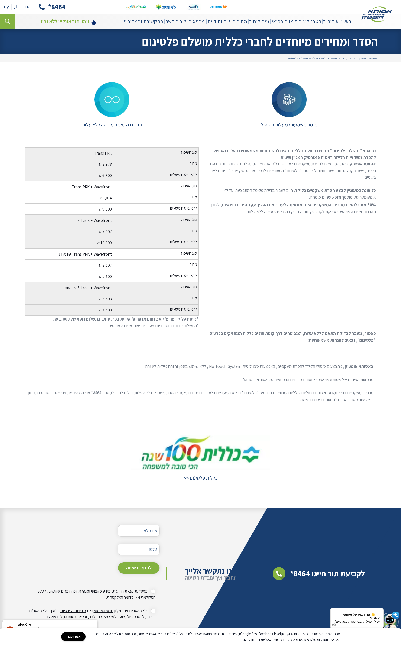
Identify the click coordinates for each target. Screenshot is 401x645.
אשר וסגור (73, 636)
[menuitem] (346, 21)
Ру (6, 7)
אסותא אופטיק (368, 58)
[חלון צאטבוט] (396, 641)
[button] (97, 619)
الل (16, 7)
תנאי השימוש (103, 610)
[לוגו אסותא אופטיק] (376, 14)
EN (27, 7)
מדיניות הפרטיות (73, 610)
